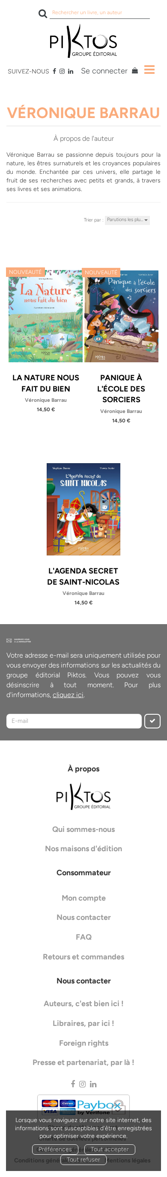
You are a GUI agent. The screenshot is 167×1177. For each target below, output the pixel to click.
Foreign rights (83, 1043)
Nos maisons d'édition (83, 848)
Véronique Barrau (46, 400)
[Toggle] (149, 69)
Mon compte (84, 898)
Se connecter (104, 71)
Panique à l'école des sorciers (121, 388)
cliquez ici (68, 695)
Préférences (55, 1149)
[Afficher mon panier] (133, 71)
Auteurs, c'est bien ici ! (84, 1003)
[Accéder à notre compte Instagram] (62, 71)
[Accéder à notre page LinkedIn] (70, 71)
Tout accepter (110, 1149)
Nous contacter (84, 917)
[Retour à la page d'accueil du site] (83, 41)
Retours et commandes (83, 957)
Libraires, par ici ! (83, 1023)
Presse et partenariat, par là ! (83, 1062)
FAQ (84, 937)
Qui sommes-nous (83, 829)
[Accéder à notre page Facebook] (54, 71)
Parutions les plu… (125, 219)
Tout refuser (83, 1159)
